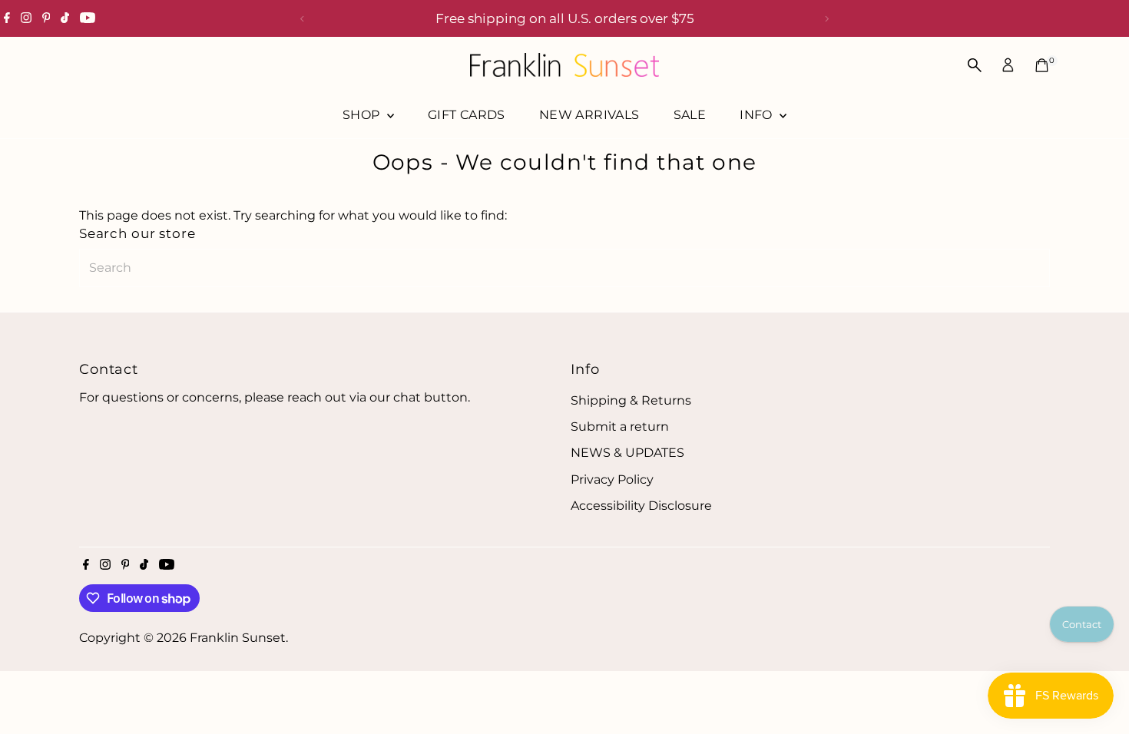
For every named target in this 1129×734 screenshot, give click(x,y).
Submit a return (620, 426)
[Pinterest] (46, 18)
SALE (690, 114)
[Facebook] (7, 18)
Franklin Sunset (238, 637)
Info (758, 114)
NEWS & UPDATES (627, 452)
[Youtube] (87, 18)
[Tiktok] (65, 18)
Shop (363, 114)
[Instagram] (26, 18)
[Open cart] (1042, 65)
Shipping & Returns (631, 400)
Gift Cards (466, 114)
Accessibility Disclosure (641, 505)
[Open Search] (975, 65)
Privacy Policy (612, 479)
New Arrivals (589, 114)
